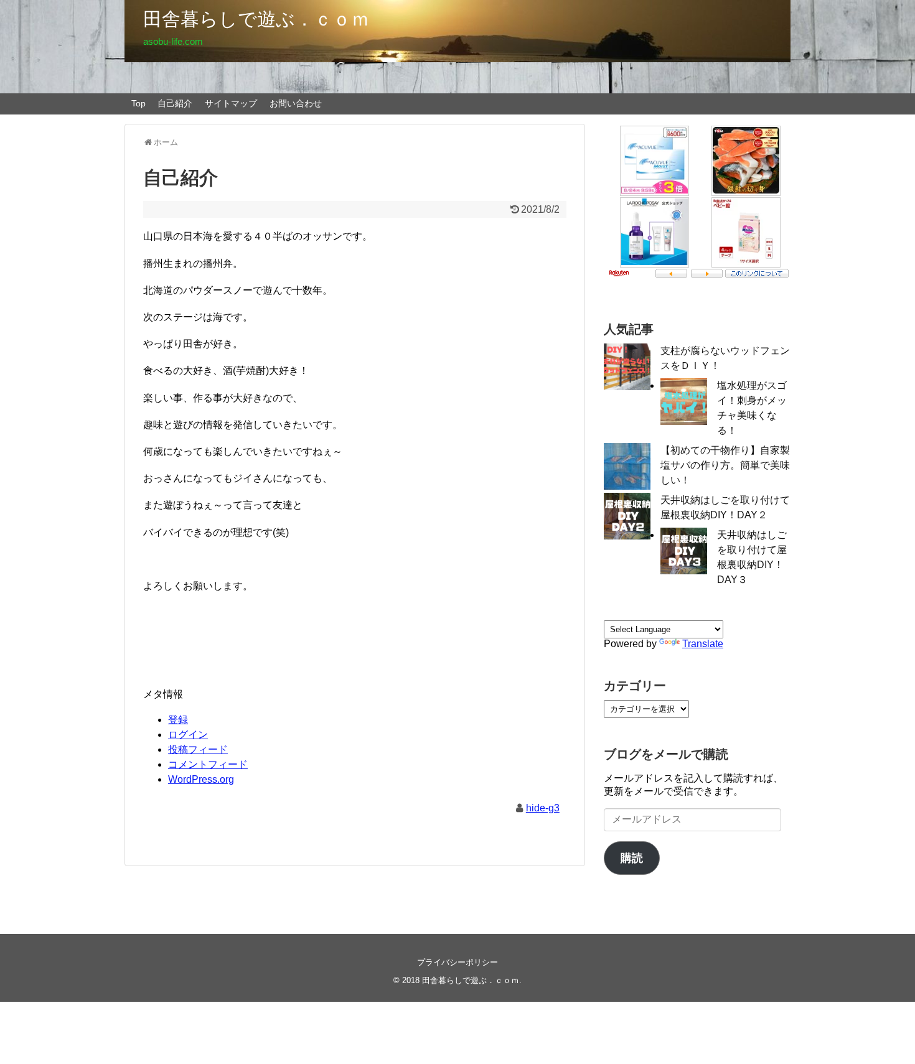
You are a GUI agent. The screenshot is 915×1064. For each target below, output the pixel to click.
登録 (178, 719)
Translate (702, 643)
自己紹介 (174, 103)
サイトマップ (231, 103)
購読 (632, 858)
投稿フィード (198, 749)
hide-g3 (543, 808)
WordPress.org (201, 779)
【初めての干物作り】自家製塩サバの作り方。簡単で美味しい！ (725, 465)
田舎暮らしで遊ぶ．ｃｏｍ (256, 19)
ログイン (188, 734)
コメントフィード (208, 764)
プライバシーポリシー (457, 962)
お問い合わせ (296, 103)
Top (138, 103)
